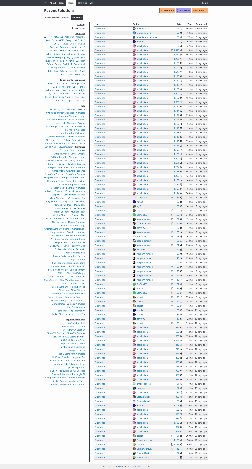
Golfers (66, 17)
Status (147, 466)
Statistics (137, 466)
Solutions (77, 17)
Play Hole (185, 10)
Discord (111, 466)
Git (128, 466)
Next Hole (198, 10)
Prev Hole (169, 10)
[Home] (45, 3)
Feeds (121, 466)
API (103, 466)
